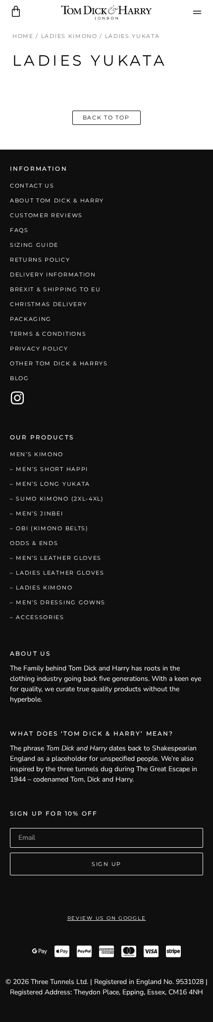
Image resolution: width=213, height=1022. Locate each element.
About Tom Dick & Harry (57, 200)
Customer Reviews (46, 215)
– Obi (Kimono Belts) (49, 528)
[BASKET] (15, 11)
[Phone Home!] (107, 12)
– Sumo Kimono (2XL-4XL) (57, 498)
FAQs (19, 230)
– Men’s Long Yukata (50, 483)
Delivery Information (53, 274)
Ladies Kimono (69, 36)
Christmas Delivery (48, 304)
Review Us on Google (106, 918)
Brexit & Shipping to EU (55, 289)
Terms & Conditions (48, 333)
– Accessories (37, 617)
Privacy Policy (39, 348)
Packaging (31, 318)
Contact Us (32, 185)
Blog (19, 378)
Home (23, 36)
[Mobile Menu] (197, 12)
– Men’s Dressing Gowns (58, 602)
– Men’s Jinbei (36, 513)
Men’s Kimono (36, 454)
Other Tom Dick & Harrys (59, 363)
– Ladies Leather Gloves (57, 572)
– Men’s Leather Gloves (56, 557)
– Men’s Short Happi (49, 469)
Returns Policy (40, 259)
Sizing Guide (34, 244)
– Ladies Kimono (41, 587)
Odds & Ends (34, 543)
